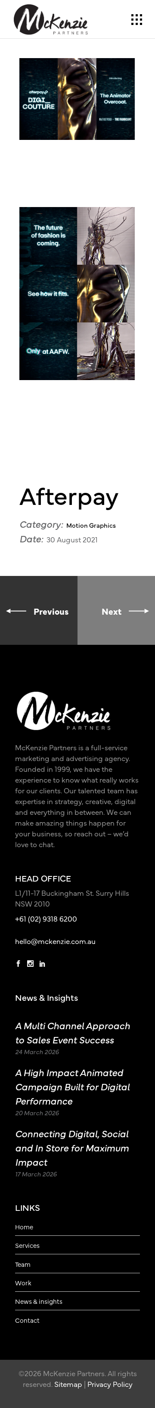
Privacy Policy (110, 1384)
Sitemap (68, 1384)
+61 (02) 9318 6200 (46, 918)
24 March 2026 (37, 1051)
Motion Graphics (91, 524)
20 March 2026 (37, 1112)
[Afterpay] (77, 99)
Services (27, 1245)
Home (24, 1226)
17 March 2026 (36, 1173)
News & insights (38, 1301)
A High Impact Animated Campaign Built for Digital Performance (72, 1086)
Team (23, 1264)
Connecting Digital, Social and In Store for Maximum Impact (72, 1147)
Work (23, 1282)
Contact (27, 1320)
